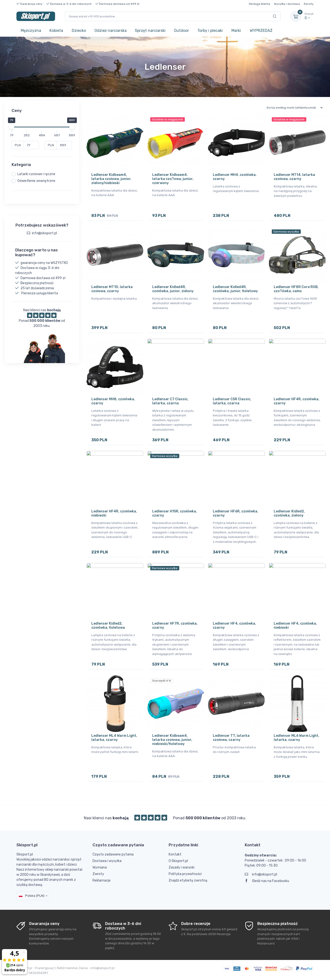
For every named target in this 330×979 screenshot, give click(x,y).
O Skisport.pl (178, 861)
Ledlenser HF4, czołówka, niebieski (295, 625)
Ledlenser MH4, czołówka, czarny (235, 177)
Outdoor (181, 30)
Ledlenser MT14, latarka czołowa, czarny (294, 177)
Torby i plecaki (210, 30)
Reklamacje (102, 880)
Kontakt (175, 854)
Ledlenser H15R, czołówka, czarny (174, 513)
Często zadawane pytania (113, 854)
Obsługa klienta (259, 4)
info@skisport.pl (264, 874)
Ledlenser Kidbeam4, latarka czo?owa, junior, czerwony (173, 179)
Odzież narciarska (110, 30)
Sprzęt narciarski (150, 30)
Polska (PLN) (34, 895)
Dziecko (79, 30)
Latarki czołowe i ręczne (36, 174)
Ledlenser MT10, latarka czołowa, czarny (112, 289)
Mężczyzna (31, 30)
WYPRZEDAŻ (261, 30)
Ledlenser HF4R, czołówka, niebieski (114, 513)
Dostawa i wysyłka (107, 861)
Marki (236, 30)
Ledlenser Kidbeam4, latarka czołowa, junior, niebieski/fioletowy (172, 740)
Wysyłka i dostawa (287, 4)
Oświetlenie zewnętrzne (36, 181)
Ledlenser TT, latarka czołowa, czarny (231, 738)
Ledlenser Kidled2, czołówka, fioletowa (108, 625)
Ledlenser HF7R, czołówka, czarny (175, 625)
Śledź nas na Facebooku (270, 881)
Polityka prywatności (185, 874)
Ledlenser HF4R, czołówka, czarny (296, 401)
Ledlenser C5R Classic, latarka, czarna (232, 401)
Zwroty (309, 4)
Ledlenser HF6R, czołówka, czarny (235, 513)
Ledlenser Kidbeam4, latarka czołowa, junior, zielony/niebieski (111, 179)
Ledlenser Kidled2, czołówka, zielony (289, 513)
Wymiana (100, 867)
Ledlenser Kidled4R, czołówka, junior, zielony (173, 289)
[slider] (11, 126)
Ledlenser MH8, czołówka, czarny (113, 401)
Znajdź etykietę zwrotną (188, 880)
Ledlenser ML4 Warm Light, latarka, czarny (114, 738)
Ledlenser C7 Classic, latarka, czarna (170, 401)
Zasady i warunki (181, 867)
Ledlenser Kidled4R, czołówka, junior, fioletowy (235, 289)
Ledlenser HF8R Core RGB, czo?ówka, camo (296, 289)
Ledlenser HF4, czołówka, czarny (234, 625)
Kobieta (56, 30)
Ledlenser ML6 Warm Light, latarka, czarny (296, 738)
